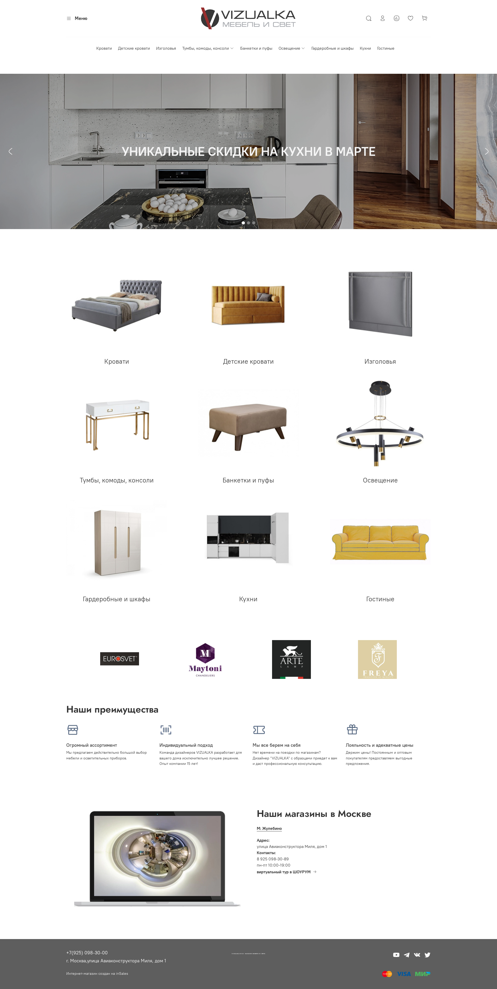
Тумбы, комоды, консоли (205, 48)
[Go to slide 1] (243, 222)
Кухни (365, 48)
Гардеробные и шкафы (332, 48)
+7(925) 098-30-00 (87, 953)
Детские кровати (134, 48)
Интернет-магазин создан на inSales (97, 973)
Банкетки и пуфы (256, 48)
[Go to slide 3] (253, 222)
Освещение (289, 48)
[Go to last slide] (10, 151)
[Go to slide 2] (248, 222)
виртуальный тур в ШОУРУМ (284, 871)
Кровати (104, 48)
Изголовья (166, 48)
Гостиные (385, 48)
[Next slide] (486, 151)
